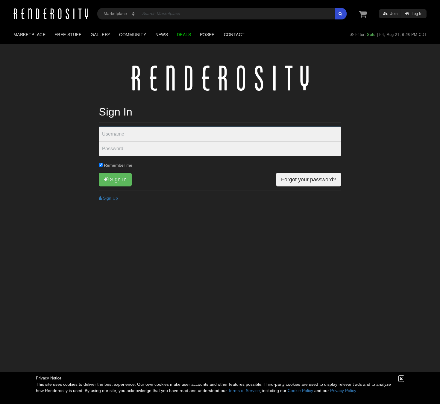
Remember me (117, 165)
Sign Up (110, 198)
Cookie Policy (300, 390)
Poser (207, 34)
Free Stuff (68, 34)
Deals (184, 34)
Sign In (117, 180)
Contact (234, 34)
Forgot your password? (308, 180)
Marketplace (29, 34)
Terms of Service (244, 390)
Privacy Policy (343, 390)
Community (132, 34)
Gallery (100, 34)
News (161, 34)
